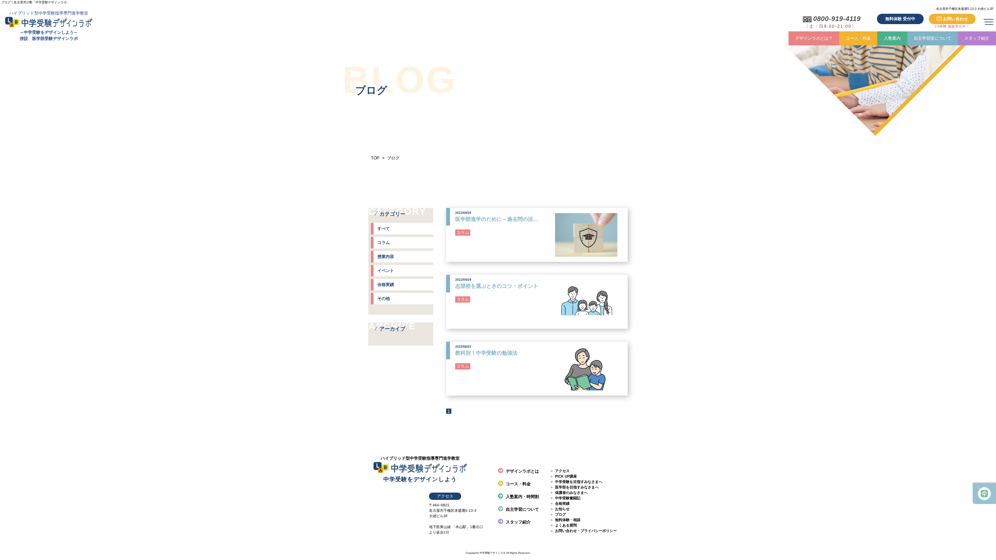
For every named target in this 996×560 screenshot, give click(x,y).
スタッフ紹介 (976, 38)
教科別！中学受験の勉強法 (486, 353)
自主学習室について (932, 38)
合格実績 (385, 284)
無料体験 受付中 (900, 19)
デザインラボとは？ (814, 38)
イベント (385, 270)
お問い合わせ (955, 19)
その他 (383, 298)
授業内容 (385, 256)
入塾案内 (892, 38)
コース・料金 (858, 38)
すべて (383, 228)
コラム (383, 242)
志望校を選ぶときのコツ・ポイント (496, 286)
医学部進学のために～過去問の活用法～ (502, 219)
